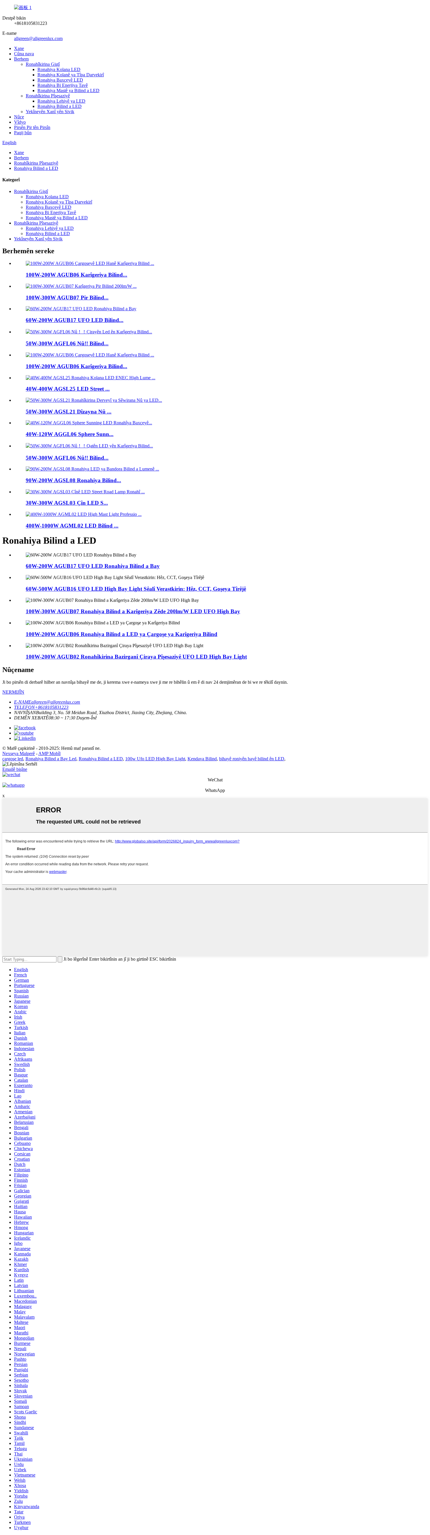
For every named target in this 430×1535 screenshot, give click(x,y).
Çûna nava (24, 53)
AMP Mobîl (49, 753)
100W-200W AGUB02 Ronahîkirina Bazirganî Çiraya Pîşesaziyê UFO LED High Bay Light (136, 657)
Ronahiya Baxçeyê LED (60, 79)
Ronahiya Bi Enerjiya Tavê (62, 85)
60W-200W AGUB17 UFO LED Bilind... (74, 320)
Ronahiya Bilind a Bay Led (50, 758)
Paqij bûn (23, 132)
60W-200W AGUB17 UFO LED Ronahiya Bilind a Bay (93, 566)
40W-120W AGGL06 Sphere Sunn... (69, 434)
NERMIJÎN (13, 692)
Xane (19, 48)
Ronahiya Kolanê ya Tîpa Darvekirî (70, 74)
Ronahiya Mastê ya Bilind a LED (68, 90)
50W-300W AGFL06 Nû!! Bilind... (67, 343)
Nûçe (19, 116)
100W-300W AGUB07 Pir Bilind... (67, 297)
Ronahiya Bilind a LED (59, 106)
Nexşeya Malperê (18, 753)
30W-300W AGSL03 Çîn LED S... (67, 503)
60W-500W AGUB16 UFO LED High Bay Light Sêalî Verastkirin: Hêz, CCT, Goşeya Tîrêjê (136, 589)
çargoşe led (12, 758)
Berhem (21, 58)
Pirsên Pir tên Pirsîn (32, 127)
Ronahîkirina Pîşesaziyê (48, 95)
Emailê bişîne (14, 769)
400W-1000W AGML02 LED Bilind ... (72, 526)
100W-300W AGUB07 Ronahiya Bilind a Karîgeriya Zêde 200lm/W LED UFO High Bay (133, 611)
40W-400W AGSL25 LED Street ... (68, 389)
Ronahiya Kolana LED (58, 69)
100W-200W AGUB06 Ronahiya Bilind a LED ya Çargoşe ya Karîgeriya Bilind (121, 634)
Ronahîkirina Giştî (43, 64)
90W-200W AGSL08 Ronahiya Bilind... (73, 480)
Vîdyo (20, 122)
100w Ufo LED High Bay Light (155, 758)
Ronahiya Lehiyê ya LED (61, 101)
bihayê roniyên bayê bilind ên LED (251, 758)
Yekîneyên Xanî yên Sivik (50, 111)
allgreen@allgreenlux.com (38, 38)
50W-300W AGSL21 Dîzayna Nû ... (68, 412)
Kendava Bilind (202, 758)
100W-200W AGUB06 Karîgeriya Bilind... (76, 275)
